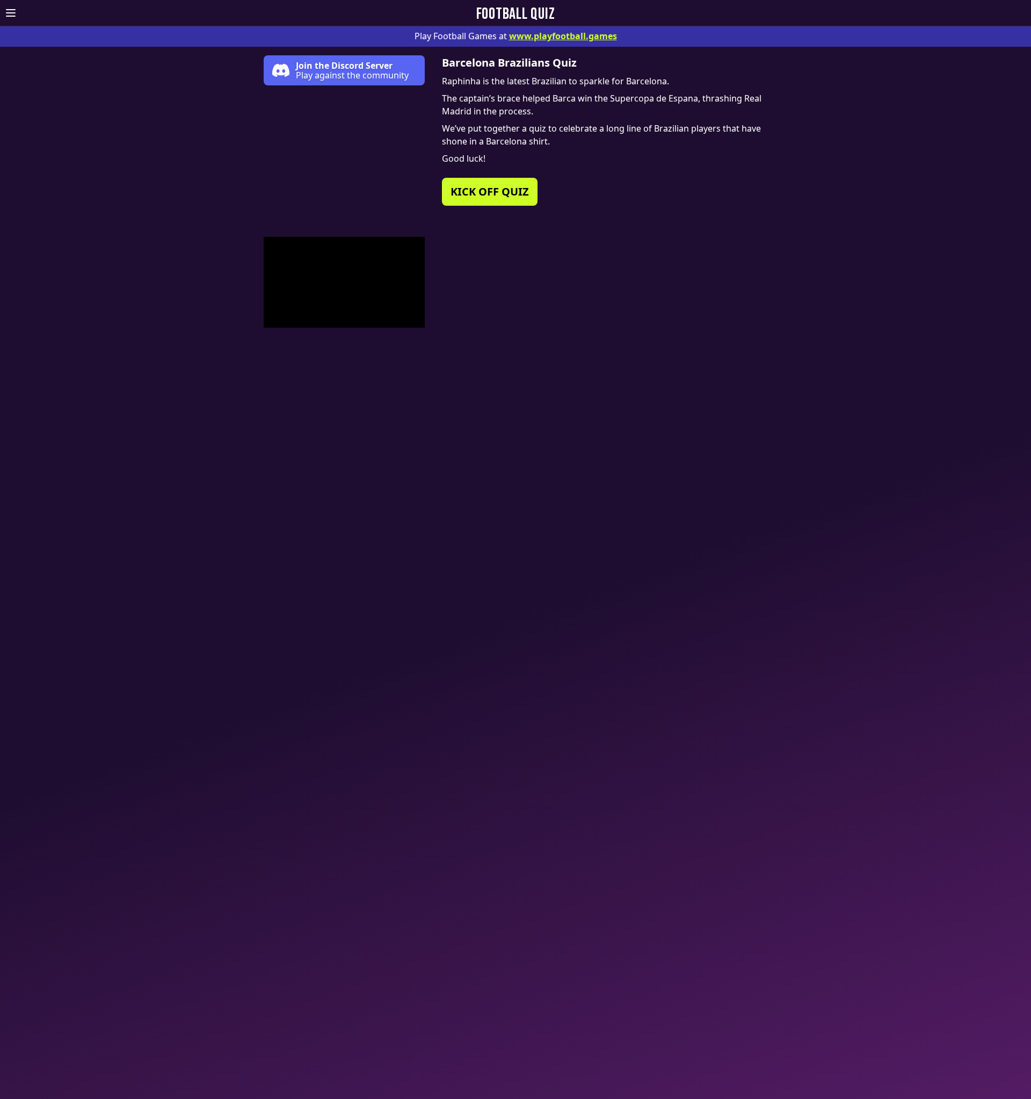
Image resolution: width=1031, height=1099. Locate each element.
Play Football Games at (516, 36)
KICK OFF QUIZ (490, 191)
